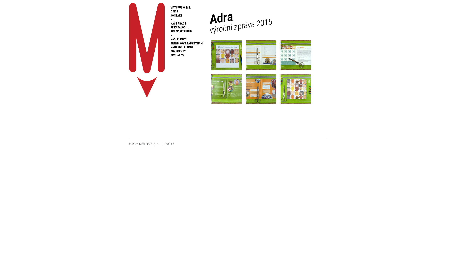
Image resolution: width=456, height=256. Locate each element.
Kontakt (176, 15)
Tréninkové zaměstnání (186, 43)
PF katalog (178, 27)
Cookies (169, 144)
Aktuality (177, 55)
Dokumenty (178, 51)
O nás (174, 11)
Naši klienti (178, 39)
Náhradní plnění (181, 47)
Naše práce (178, 23)
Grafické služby (181, 31)
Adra (241, 22)
